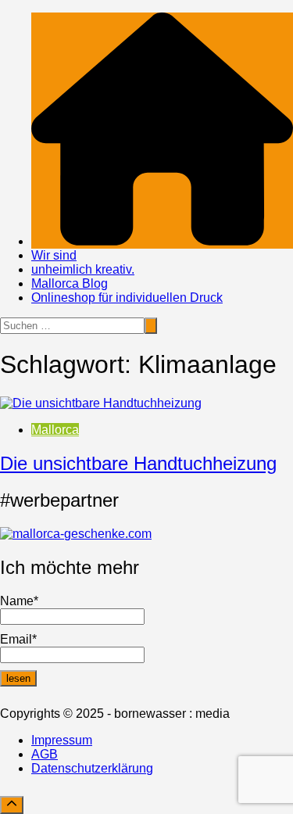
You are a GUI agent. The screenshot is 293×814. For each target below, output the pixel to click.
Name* (19, 601)
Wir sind (54, 255)
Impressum (61, 740)
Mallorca (55, 429)
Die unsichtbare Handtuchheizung (138, 463)
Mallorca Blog (69, 283)
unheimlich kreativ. (82, 269)
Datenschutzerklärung (92, 768)
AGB (44, 754)
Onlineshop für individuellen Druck (127, 297)
